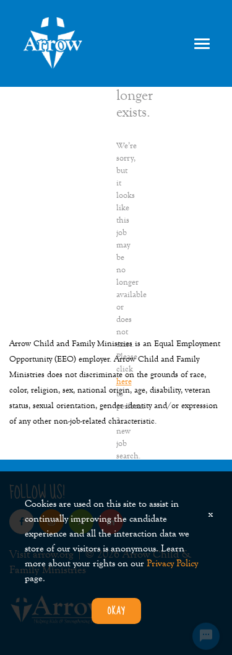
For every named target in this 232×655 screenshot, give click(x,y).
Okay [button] (116, 611)
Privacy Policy (172, 563)
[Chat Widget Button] (206, 630)
